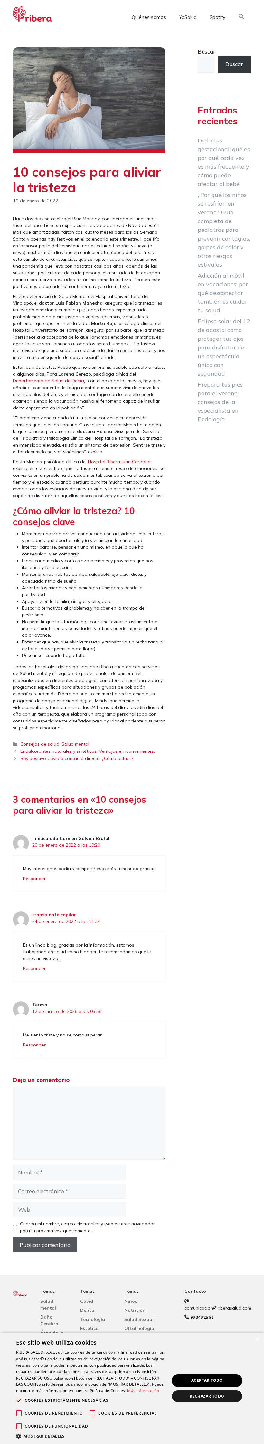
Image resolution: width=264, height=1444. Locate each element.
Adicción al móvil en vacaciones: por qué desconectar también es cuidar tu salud (223, 293)
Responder (34, 878)
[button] (241, 17)
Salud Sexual (139, 1319)
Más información (143, 1390)
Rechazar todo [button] (207, 1396)
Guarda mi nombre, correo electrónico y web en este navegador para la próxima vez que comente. (87, 1227)
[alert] (132, 1388)
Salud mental (75, 744)
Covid (86, 1301)
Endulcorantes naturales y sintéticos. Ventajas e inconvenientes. (87, 751)
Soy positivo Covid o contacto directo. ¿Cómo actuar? (76, 758)
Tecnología (92, 1319)
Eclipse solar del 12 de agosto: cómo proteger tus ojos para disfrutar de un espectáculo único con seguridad (224, 347)
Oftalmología (139, 1328)
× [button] (256, 1339)
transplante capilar (54, 915)
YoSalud (188, 17)
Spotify (217, 17)
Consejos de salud (39, 744)
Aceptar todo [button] (207, 1380)
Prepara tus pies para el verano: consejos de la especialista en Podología (220, 402)
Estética (89, 1328)
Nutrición (135, 1310)
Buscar (206, 51)
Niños (130, 1301)
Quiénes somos (149, 17)
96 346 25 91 (201, 1317)
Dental (88, 1310)
